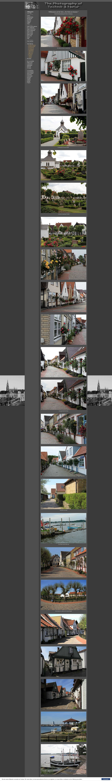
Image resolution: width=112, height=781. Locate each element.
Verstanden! (105, 779)
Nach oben (42, 775)
